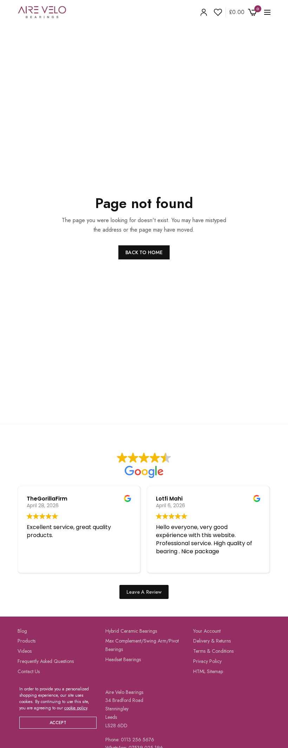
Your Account (207, 630)
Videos (25, 650)
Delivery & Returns (212, 640)
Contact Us (29, 671)
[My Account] (204, 12)
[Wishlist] (216, 12)
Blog (22, 630)
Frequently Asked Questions (46, 661)
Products (26, 640)
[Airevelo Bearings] (42, 12)
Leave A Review (144, 591)
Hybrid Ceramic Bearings (131, 630)
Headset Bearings (123, 659)
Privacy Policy (207, 661)
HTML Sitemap (208, 671)
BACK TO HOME (144, 252)
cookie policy (75, 708)
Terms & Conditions (213, 650)
